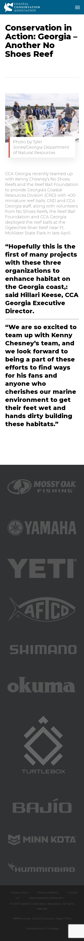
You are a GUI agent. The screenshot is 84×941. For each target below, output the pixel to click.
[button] (77, 7)
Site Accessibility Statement (46, 897)
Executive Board (47, 892)
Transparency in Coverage (42, 928)
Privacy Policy (19, 892)
